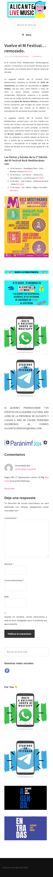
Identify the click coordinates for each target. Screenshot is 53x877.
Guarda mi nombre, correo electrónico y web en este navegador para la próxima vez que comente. (25, 620)
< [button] (8, 443)
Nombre (9, 564)
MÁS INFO (28, 171)
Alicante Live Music (26, 9)
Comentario (11, 518)
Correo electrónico (14, 580)
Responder (9, 488)
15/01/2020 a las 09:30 (25, 469)
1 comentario (36, 56)
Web (6, 596)
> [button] (45, 443)
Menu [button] (28, 34)
